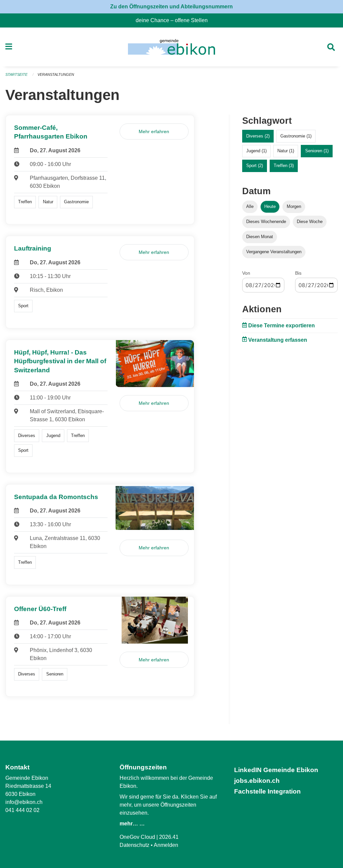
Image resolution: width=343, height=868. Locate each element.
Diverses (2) (258, 136)
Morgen (294, 206)
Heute (270, 206)
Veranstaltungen (56, 74)
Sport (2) (254, 165)
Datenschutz (134, 845)
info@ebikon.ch (24, 802)
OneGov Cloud (137, 837)
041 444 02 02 (22, 810)
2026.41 (169, 837)
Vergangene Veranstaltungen (273, 251)
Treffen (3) (284, 165)
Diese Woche (310, 221)
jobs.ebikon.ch (257, 780)
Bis (298, 273)
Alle (250, 206)
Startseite (16, 74)
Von (246, 273)
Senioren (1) (317, 150)
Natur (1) (285, 150)
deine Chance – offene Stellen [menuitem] (174, 20)
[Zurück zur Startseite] (171, 47)
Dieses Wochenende (266, 221)
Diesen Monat (259, 236)
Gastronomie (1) (296, 136)
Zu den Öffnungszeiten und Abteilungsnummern (171, 6)
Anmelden (166, 845)
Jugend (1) (256, 150)
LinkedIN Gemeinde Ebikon (276, 769)
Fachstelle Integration (267, 791)
